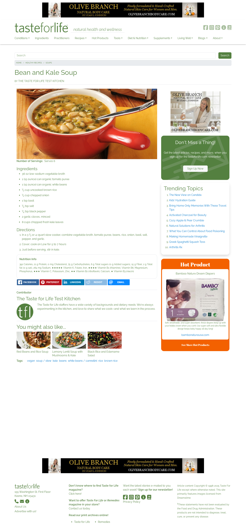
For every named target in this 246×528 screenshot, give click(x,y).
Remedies (104, 521)
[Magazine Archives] (229, 27)
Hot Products (100, 38)
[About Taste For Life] (223, 27)
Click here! (75, 493)
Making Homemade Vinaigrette (188, 236)
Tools (117, 38)
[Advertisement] (195, 404)
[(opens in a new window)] (195, 299)
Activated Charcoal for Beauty (188, 215)
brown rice (110, 360)
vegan (31, 360)
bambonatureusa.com (195, 335)
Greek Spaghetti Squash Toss (187, 241)
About (217, 38)
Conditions (21, 38)
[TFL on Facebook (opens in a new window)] (205, 27)
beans (63, 360)
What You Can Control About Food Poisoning (197, 231)
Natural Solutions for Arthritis (187, 225)
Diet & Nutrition (137, 38)
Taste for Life (82, 521)
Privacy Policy (131, 501)
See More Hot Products (195, 345)
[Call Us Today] (17, 501)
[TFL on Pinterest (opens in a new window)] (217, 27)
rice (100, 360)
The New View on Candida (185, 195)
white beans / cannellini (82, 360)
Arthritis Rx (175, 247)
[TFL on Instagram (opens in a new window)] (211, 27)
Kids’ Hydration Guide (182, 200)
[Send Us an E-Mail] (22, 501)
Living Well (184, 38)
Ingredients (42, 38)
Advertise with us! (25, 511)
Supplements (162, 38)
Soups (49, 63)
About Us (20, 506)
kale (55, 360)
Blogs (201, 38)
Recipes (80, 38)
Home (19, 63)
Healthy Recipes (33, 63)
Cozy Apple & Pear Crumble (186, 220)
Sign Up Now (195, 168)
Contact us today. (79, 508)
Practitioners (61, 38)
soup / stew (43, 360)
